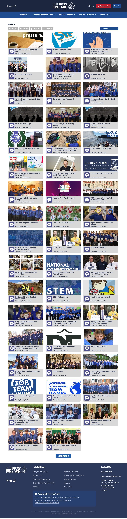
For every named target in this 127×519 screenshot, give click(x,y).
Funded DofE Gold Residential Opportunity (64, 347)
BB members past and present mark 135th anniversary (102, 273)
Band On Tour (58, 371)
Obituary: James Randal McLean (27, 148)
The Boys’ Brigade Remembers (26, 223)
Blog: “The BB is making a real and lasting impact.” (64, 174)
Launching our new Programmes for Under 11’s (27, 174)
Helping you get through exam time (26, 50)
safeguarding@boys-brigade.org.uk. (47, 502)
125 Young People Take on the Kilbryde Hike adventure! (26, 421)
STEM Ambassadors (60, 297)
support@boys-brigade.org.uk (111, 476)
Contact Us (68, 487)
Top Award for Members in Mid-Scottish (102, 397)
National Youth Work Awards (63, 198)
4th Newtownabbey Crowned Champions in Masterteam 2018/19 (64, 76)
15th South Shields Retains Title (64, 445)
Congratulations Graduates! (63, 99)
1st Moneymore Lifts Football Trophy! (63, 421)
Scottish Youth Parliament (62, 49)
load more (63, 456)
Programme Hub (70, 479)
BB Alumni (36, 487)
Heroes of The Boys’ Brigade (63, 223)
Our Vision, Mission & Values (74, 476)
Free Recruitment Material (100, 297)
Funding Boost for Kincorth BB (102, 173)
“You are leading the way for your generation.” (103, 372)
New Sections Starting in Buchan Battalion (27, 372)
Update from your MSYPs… (63, 247)
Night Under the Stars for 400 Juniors (102, 224)
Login (11, 6)
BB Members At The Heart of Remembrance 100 (101, 199)
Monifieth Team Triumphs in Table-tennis (101, 421)
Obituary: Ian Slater (98, 74)
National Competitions (99, 346)
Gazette (67, 483)
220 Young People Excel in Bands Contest (103, 100)
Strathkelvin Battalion (99, 247)
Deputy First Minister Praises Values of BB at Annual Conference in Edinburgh (101, 323)
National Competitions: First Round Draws (63, 273)
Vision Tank (73, 513)
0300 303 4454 (63, 500)
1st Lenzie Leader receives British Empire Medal (27, 100)
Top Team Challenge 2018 (25, 396)
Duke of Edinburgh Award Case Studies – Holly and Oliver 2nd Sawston (65, 150)
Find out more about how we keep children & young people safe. (57, 497)
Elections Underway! (23, 124)
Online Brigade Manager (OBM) (43, 483)
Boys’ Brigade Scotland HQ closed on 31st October (25, 248)
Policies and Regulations (41, 479)
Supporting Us (38, 476)
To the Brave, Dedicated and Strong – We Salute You (101, 50)
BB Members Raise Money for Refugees (26, 199)
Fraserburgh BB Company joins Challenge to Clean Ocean (65, 323)
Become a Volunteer (71, 472)
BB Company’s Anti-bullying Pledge (63, 125)
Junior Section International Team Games (65, 397)
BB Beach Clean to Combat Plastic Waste (25, 298)
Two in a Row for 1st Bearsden (26, 445)
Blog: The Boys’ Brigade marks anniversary (26, 323)
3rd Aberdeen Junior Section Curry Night (26, 273)
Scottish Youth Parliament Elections (100, 125)
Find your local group (40, 472)
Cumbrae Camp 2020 (23, 74)
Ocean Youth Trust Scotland (101, 148)
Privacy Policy (61, 513)
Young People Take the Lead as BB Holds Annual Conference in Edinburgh (27, 348)
